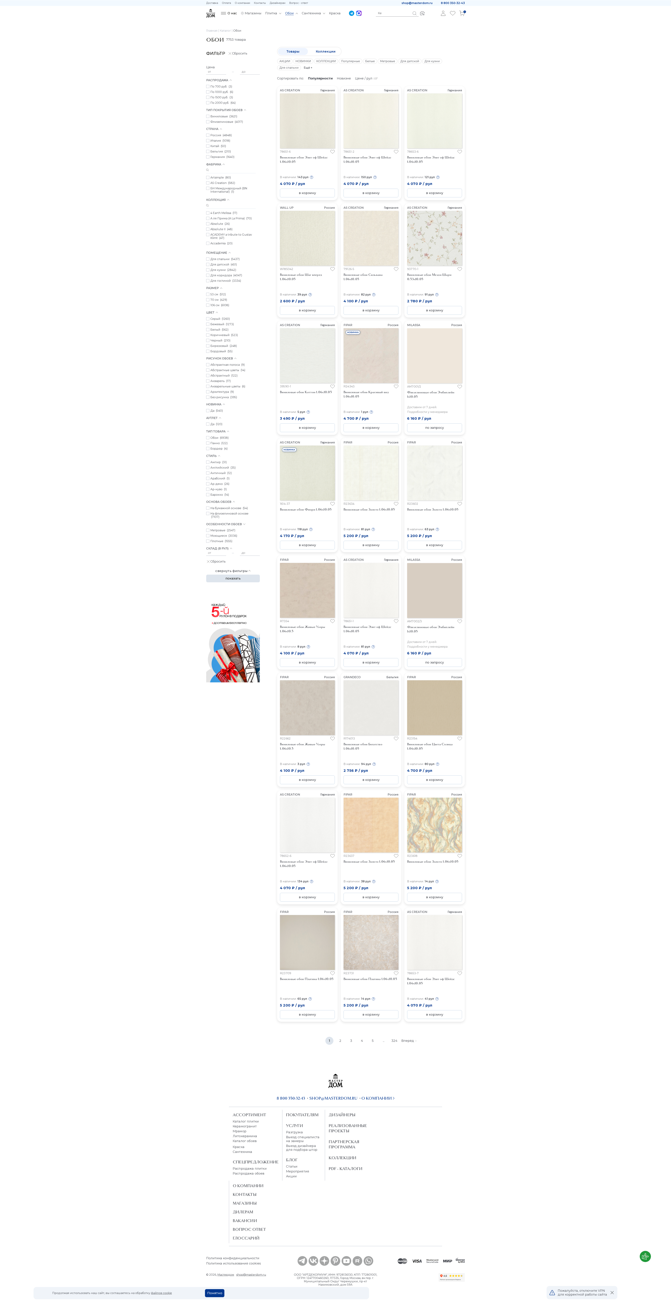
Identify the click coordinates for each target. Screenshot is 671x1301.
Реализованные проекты (348, 1128)
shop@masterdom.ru (417, 3)
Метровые (387, 61)
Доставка (212, 3)
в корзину (307, 193)
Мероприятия (297, 1171)
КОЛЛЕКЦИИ (326, 61)
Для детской (409, 61)
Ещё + (308, 67)
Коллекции (326, 51)
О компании (242, 3)
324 (394, 1041)
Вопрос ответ (249, 1229)
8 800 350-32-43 (453, 3)
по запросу (434, 428)
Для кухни (432, 61)
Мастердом (225, 1274)
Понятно (214, 1293)
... (383, 1041)
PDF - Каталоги (345, 1168)
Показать (233, 578)
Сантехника (242, 1152)
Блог (292, 1159)
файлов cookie (161, 1293)
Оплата (226, 3)
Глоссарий (246, 1238)
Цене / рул (363, 78)
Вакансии (245, 1220)
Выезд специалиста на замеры (302, 1139)
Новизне (344, 78)
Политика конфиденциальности (232, 1258)
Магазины (245, 1203)
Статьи (291, 1166)
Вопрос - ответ (298, 3)
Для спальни (289, 67)
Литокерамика (245, 1136)
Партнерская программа (344, 1144)
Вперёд (407, 1041)
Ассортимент (249, 1114)
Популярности (320, 78)
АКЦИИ (284, 61)
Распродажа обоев (249, 1173)
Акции (291, 1176)
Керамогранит (245, 1126)
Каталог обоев (245, 1141)
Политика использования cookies (233, 1263)
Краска (238, 1147)
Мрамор (239, 1131)
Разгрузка (294, 1132)
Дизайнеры (342, 1114)
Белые (370, 61)
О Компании (248, 1185)
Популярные (350, 61)
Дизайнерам (277, 3)
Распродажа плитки (250, 1169)
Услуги (294, 1125)
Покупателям (302, 1114)
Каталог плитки (246, 1121)
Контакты (260, 3)
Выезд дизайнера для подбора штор (301, 1148)
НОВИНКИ (303, 61)
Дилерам (243, 1212)
